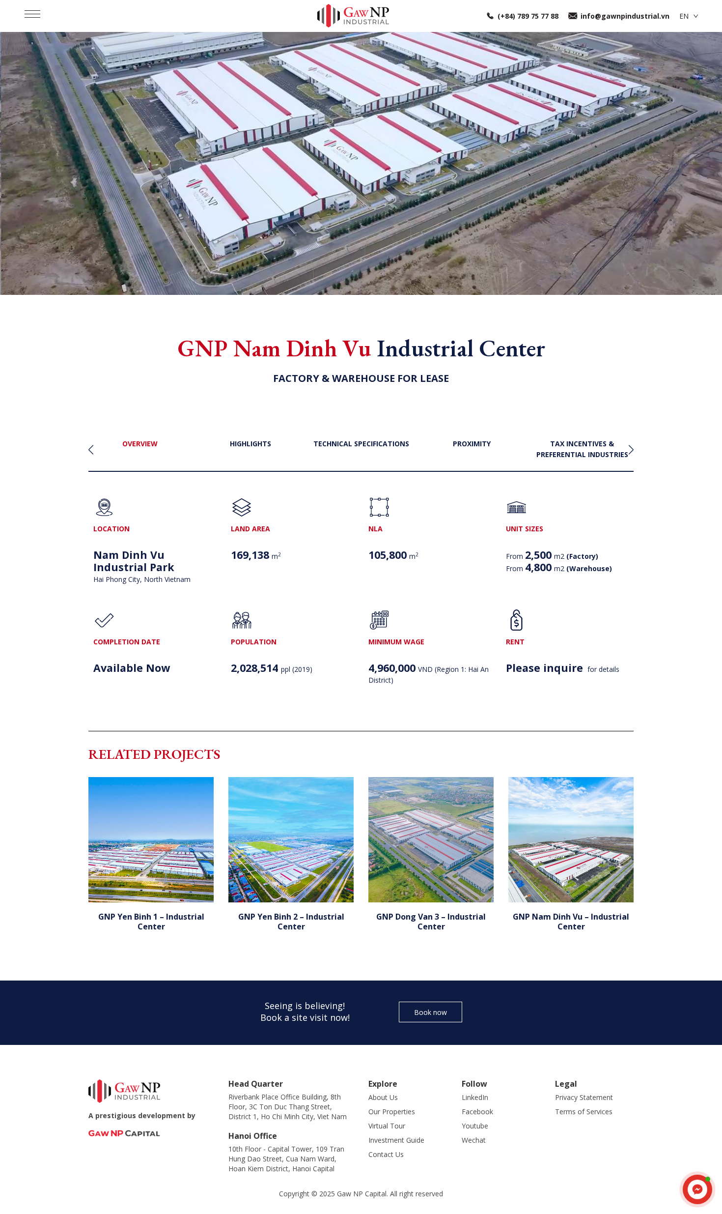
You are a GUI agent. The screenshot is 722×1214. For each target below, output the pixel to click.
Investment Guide (396, 1140)
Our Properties (391, 1111)
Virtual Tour (386, 1125)
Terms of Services (583, 1111)
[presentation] (90, 450)
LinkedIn (475, 1097)
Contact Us (386, 1154)
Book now (430, 1012)
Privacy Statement (584, 1097)
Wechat (474, 1140)
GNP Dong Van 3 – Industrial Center (431, 921)
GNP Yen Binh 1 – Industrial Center (151, 921)
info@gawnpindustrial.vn (625, 16)
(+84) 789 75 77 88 (528, 16)
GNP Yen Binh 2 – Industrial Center (291, 921)
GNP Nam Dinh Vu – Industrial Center (571, 921)
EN (684, 16)
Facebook (477, 1111)
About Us (383, 1097)
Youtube (475, 1125)
